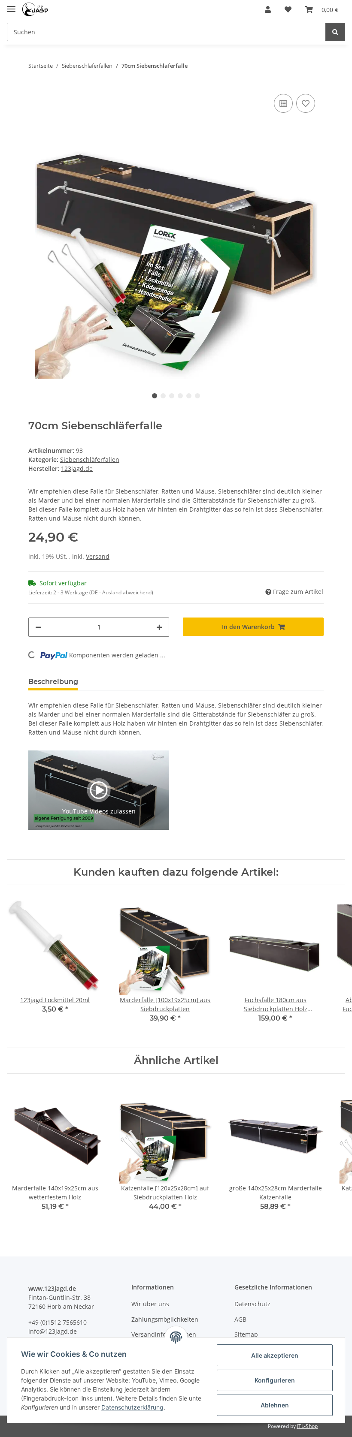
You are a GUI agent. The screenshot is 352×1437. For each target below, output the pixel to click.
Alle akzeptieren (274, 1355)
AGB (240, 1319)
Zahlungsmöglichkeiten (164, 1319)
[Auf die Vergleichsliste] (283, 103)
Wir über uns (150, 1304)
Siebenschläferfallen (89, 459)
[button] (268, 9)
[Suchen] (335, 32)
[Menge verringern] (38, 627)
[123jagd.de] (35, 9)
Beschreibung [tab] (53, 682)
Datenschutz (252, 1304)
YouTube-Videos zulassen (99, 811)
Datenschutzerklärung (132, 1407)
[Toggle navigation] (11, 5)
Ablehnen (275, 1405)
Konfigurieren (275, 1380)
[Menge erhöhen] (159, 627)
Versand (97, 556)
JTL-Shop (307, 1426)
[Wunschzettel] (288, 9)
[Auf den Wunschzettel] (305, 103)
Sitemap (246, 1334)
